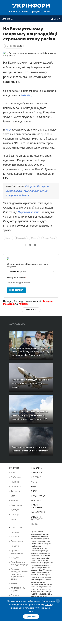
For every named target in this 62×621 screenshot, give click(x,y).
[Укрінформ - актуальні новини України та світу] (31, 5)
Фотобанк (23, 11)
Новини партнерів (37, 506)
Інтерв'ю (36, 477)
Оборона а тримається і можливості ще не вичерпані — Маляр (27, 191)
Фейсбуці (26, 95)
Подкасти (36, 468)
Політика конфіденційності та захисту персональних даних (19, 574)
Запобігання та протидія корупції (19, 563)
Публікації (36, 472)
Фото (34, 482)
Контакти (15, 536)
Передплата (17, 541)
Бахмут (8, 238)
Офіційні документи (37, 518)
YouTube (23, 304)
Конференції (38, 512)
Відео (34, 486)
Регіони (14, 500)
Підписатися (16, 290)
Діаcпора (15, 514)
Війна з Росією (49, 238)
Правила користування (17, 551)
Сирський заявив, (29, 212)
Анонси (46, 11)
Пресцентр (36, 11)
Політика (15, 482)
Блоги (34, 491)
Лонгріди (36, 500)
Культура (15, 509)
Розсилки (15, 595)
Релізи (34, 524)
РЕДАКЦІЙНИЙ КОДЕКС (18, 589)
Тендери (15, 557)
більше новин (31, 310)
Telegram (48, 301)
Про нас (15, 532)
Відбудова (16, 477)
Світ (13, 496)
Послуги (13, 11)
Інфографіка (38, 496)
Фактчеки (15, 491)
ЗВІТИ (14, 583)
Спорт (14, 519)
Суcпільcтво (16, 505)
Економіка (16, 486)
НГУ (9, 129)
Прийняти (31, 616)
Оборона (34, 238)
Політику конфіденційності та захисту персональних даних (31, 607)
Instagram (9, 304)
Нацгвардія (21, 238)
